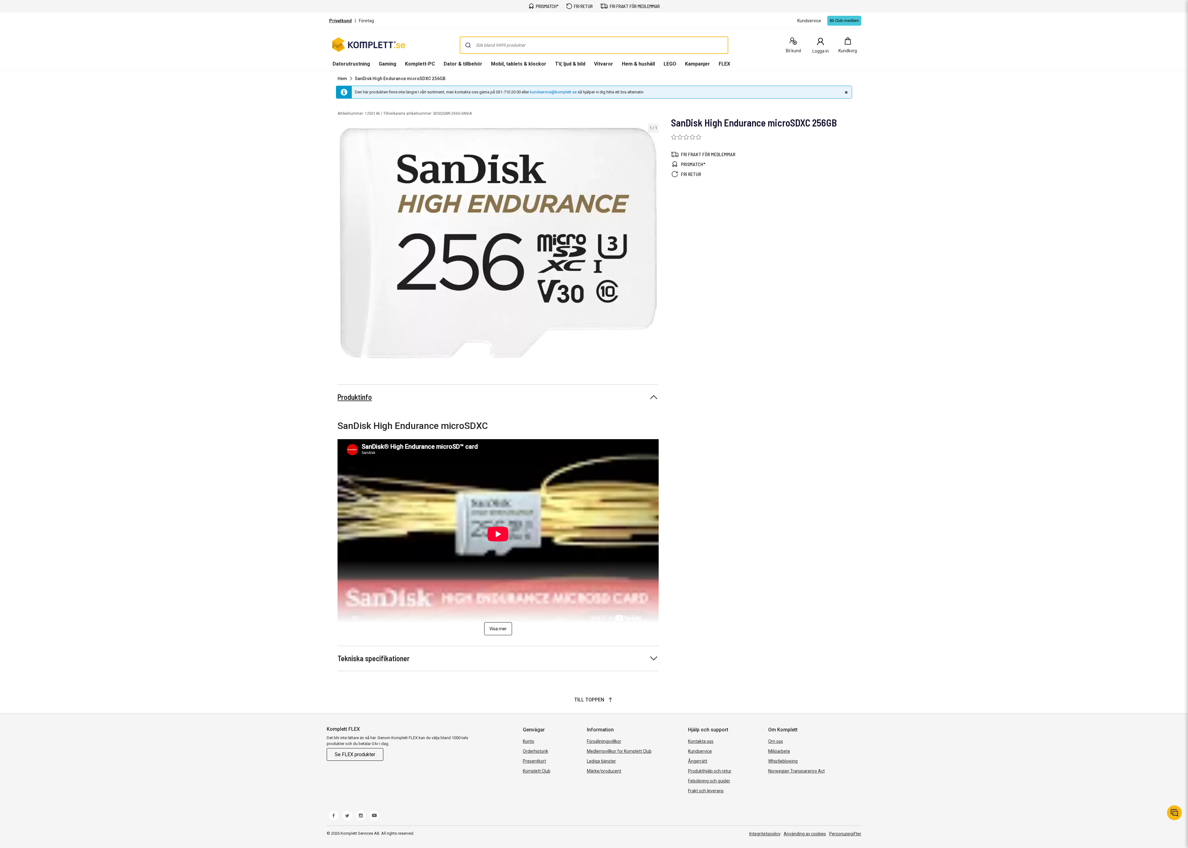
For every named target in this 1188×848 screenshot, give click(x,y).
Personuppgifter (845, 833)
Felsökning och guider (709, 780)
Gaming (387, 64)
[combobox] (594, 45)
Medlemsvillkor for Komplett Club (619, 751)
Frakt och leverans (706, 790)
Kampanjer (697, 64)
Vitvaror (603, 64)
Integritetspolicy (765, 833)
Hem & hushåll (638, 64)
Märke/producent (604, 771)
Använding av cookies (805, 833)
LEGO (670, 64)
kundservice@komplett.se (553, 92)
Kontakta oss (700, 741)
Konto (528, 741)
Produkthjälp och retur (709, 771)
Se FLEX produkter (355, 754)
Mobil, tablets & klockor (518, 64)
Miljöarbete (779, 751)
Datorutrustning (351, 64)
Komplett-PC (420, 64)
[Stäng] (845, 92)
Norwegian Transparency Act (796, 771)
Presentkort (534, 761)
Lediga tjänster (601, 761)
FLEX (724, 64)
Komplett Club (536, 771)
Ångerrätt (697, 761)
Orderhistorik (535, 751)
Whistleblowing (783, 761)
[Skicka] (468, 45)
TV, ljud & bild (570, 64)
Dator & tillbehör (463, 64)
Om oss (775, 741)
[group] (498, 243)
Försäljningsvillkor (604, 741)
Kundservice (700, 751)
